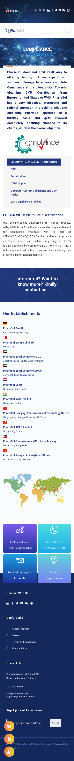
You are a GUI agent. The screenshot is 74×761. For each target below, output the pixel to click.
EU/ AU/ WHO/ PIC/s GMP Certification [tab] (33, 162)
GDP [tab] (13, 169)
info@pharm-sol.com (17, 693)
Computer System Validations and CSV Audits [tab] (33, 192)
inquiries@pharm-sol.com (20, 696)
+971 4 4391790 (14, 686)
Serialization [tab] (17, 176)
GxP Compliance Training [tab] (25, 201)
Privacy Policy (19, 647)
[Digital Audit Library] (9, 739)
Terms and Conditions (24, 641)
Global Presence (20, 628)
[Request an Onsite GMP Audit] (9, 752)
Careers (16, 634)
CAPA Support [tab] (19, 183)
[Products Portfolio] (9, 726)
